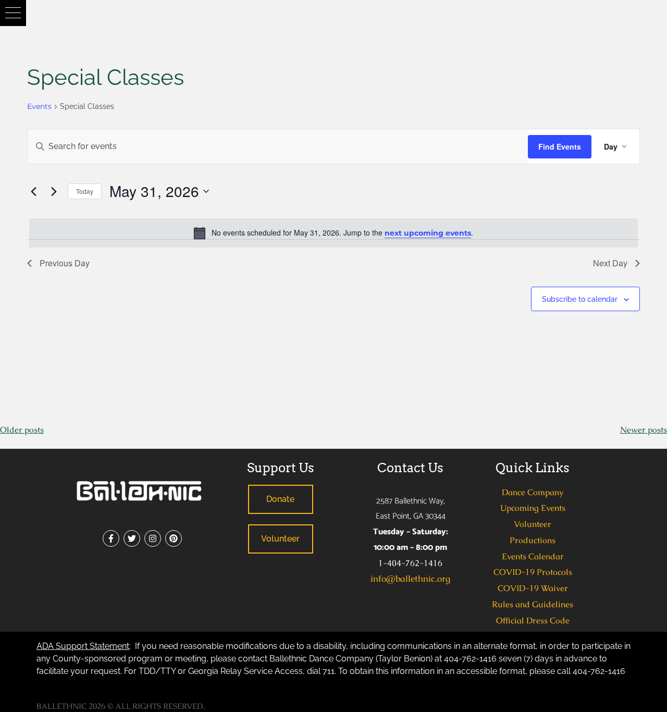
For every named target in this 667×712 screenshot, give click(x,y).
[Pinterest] (173, 538)
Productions (532, 540)
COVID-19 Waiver (533, 588)
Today (84, 191)
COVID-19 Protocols (532, 572)
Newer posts (643, 429)
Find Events (559, 146)
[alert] (333, 233)
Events (39, 106)
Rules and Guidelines (532, 604)
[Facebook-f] (111, 538)
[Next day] (53, 191)
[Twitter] (131, 538)
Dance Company (532, 492)
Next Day (610, 263)
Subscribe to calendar (579, 299)
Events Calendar (533, 556)
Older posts (22, 429)
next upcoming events (428, 233)
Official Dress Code (533, 620)
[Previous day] (33, 191)
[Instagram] (152, 538)
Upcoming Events (532, 507)
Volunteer (532, 524)
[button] (13, 13)
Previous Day (65, 263)
